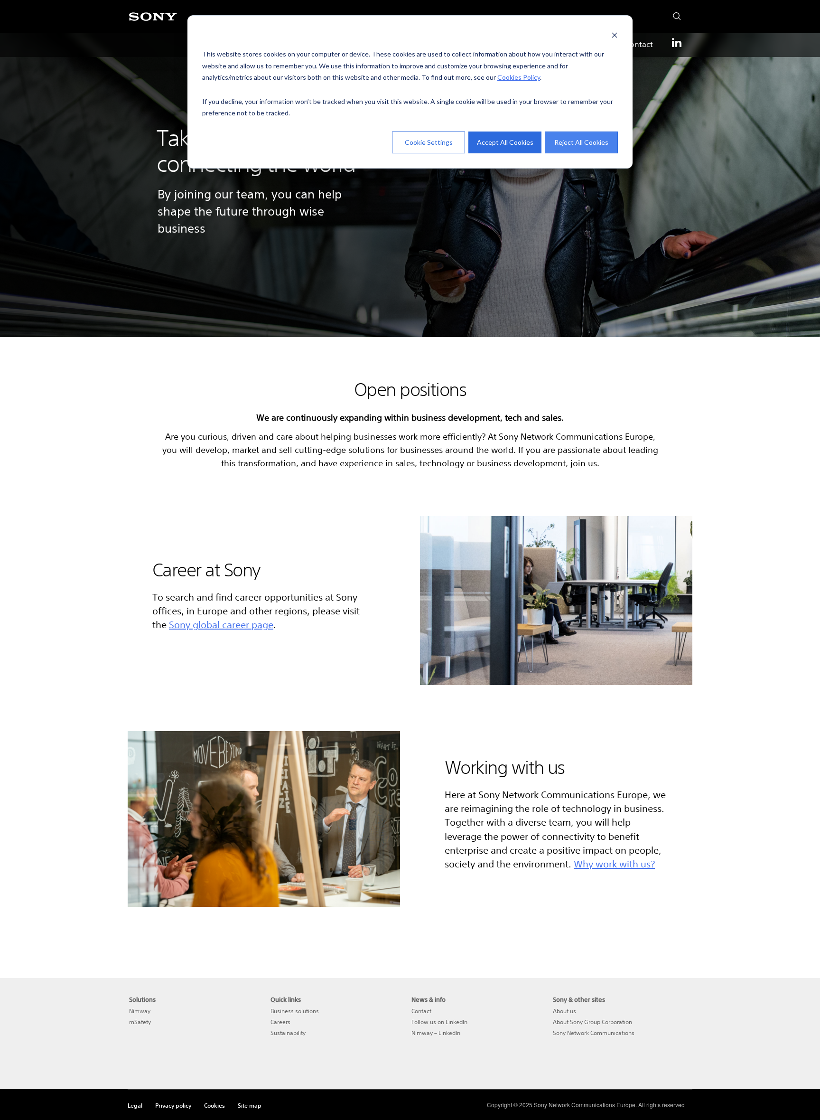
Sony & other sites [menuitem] (579, 1000)
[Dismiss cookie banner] (614, 36)
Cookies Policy (518, 77)
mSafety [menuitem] (140, 1022)
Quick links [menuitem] (285, 1000)
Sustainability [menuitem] (288, 1033)
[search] (674, 14)
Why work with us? (614, 863)
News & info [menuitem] (428, 1000)
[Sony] (152, 22)
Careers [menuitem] (280, 1022)
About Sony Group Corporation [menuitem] (592, 1022)
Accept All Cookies (505, 142)
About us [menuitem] (564, 1011)
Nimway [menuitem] (139, 1011)
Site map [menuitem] (249, 1105)
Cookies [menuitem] (214, 1105)
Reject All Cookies (581, 142)
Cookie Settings (429, 142)
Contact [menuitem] (639, 44)
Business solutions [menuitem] (294, 1011)
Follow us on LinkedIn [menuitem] (439, 1022)
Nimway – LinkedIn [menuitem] (435, 1033)
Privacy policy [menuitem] (173, 1105)
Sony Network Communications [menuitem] (593, 1033)
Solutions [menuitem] (142, 1000)
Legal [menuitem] (135, 1105)
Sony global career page (221, 624)
